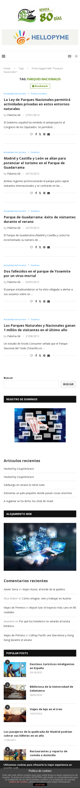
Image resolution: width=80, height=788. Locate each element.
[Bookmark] (76, 56)
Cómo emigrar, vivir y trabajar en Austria (46, 598)
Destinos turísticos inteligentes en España (52, 666)
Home (7, 68)
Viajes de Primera (14, 607)
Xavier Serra (11, 589)
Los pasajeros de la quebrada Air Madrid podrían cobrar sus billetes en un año (38, 733)
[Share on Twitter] (40, 134)
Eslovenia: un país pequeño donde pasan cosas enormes (38, 493)
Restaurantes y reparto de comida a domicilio (48, 753)
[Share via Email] (48, 134)
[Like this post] (31, 134)
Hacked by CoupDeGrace (19, 468)
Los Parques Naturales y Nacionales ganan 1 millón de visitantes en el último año (39, 327)
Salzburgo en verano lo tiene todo (24, 485)
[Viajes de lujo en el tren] (15, 714)
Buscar (8, 378)
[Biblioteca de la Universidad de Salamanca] (15, 692)
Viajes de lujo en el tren (46, 709)
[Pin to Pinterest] (44, 134)
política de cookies (18, 782)
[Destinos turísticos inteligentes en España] (15, 669)
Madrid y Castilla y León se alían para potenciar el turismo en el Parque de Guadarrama (35, 163)
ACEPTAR (40, 785)
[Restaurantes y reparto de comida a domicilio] (15, 756)
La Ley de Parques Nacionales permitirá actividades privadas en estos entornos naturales (37, 104)
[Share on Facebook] (36, 134)
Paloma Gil (13, 115)
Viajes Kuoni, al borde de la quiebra (44, 589)
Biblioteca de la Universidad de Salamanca (51, 688)
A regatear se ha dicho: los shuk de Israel (28, 501)
